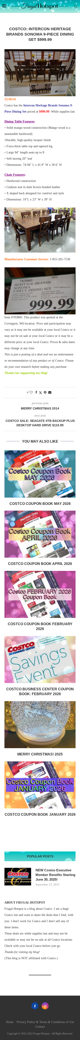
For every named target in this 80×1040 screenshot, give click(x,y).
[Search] (75, 6)
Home (10, 1022)
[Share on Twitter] (40, 393)
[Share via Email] (49, 392)
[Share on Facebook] (36, 392)
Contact (40, 1026)
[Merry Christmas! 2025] (40, 724)
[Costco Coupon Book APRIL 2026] (40, 534)
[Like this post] (31, 392)
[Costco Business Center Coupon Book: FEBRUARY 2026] (40, 659)
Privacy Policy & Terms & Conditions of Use (45, 1022)
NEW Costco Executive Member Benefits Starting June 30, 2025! (55, 874)
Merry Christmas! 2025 (40, 754)
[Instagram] (45, 1005)
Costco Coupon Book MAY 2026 (40, 504)
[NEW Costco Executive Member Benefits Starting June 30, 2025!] (17, 876)
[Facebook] (34, 1005)
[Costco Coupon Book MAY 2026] (40, 473)
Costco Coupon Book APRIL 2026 (40, 564)
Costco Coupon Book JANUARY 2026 (40, 814)
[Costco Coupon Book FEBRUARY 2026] (40, 594)
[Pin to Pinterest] (45, 392)
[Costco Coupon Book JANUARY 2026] (40, 784)
